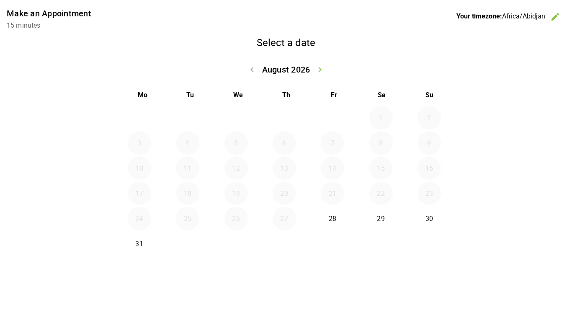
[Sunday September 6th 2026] (429, 243)
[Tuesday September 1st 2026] (187, 243)
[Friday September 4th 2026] (332, 243)
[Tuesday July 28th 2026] (187, 118)
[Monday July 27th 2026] (139, 118)
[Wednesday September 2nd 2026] (236, 243)
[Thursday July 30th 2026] (284, 118)
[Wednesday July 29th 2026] (236, 118)
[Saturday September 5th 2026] (381, 243)
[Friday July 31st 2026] (332, 118)
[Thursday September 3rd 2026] (284, 243)
